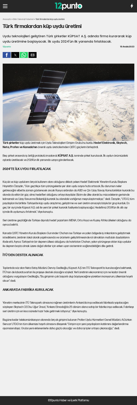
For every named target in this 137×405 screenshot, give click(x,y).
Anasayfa (7, 19)
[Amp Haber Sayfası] (131, 6)
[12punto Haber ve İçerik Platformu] (68, 7)
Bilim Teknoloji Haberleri (23, 19)
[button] (7, 55)
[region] (68, 363)
